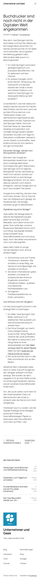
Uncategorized (25, 34)
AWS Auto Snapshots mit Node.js (12, 441)
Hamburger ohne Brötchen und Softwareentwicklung (15, 468)
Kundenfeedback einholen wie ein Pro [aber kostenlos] (15, 488)
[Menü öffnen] (35, 3)
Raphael (15, 34)
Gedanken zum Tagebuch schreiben (15, 478)
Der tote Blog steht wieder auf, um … (12, 499)
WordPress (33, 575)
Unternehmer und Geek (14, 3)
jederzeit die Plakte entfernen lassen (20, 352)
